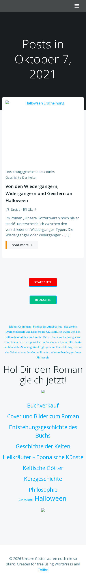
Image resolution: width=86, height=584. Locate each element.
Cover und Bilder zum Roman (43, 416)
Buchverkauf (43, 405)
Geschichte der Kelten (21, 177)
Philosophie (43, 489)
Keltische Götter (43, 468)
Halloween (50, 498)
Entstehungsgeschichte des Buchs (30, 172)
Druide (15, 209)
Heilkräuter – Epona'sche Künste (43, 457)
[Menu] (76, 6)
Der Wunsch (26, 499)
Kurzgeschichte (43, 478)
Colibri (43, 569)
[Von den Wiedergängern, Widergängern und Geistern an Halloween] (43, 133)
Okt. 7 (32, 209)
